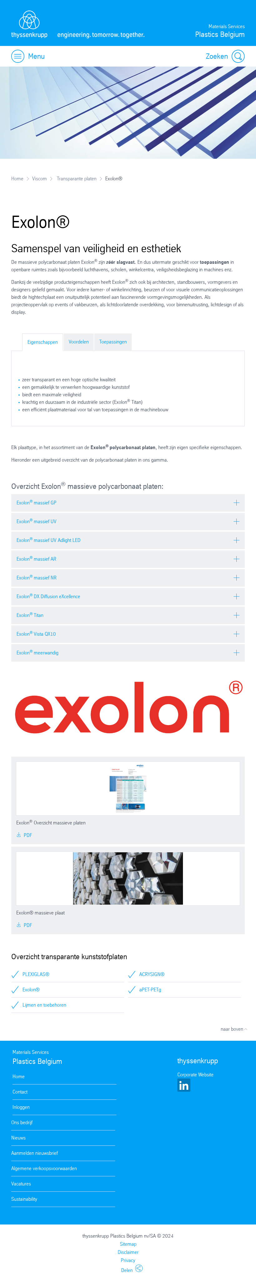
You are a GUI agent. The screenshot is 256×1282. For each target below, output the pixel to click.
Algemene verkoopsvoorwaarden (44, 1168)
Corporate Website (195, 1075)
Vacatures (21, 1184)
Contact (19, 1092)
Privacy (128, 1260)
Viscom (39, 179)
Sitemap (128, 1244)
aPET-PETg (150, 990)
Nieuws (18, 1138)
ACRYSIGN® (152, 974)
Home (17, 179)
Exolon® (31, 990)
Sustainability (24, 1199)
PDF (27, 835)
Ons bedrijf (21, 1122)
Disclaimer (128, 1252)
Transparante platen (76, 179)
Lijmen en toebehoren (44, 1005)
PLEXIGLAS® (35, 974)
